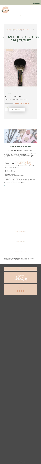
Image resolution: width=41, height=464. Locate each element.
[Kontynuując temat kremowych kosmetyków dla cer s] (2, 350)
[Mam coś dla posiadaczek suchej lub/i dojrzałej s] (20, 358)
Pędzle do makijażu (23, 29)
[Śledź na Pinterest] (37, 3)
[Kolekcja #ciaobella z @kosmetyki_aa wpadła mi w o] (16, 377)
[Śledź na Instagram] (39, 3)
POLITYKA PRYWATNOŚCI (24, 460)
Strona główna (11, 29)
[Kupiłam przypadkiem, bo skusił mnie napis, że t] (25, 358)
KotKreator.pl (22, 461)
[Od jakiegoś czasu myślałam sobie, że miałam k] (11, 332)
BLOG (13, 460)
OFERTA (16, 460)
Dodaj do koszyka (17, 109)
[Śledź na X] (35, 3)
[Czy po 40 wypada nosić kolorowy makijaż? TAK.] (34, 321)
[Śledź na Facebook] (33, 3)
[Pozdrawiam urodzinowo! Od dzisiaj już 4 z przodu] (39, 311)
